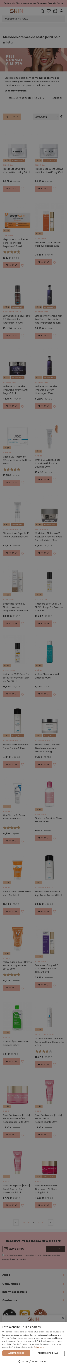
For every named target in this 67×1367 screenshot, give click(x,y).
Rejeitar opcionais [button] (48, 1353)
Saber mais (39, 1347)
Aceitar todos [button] (16, 1353)
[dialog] (33, 1344)
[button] (33, 1361)
